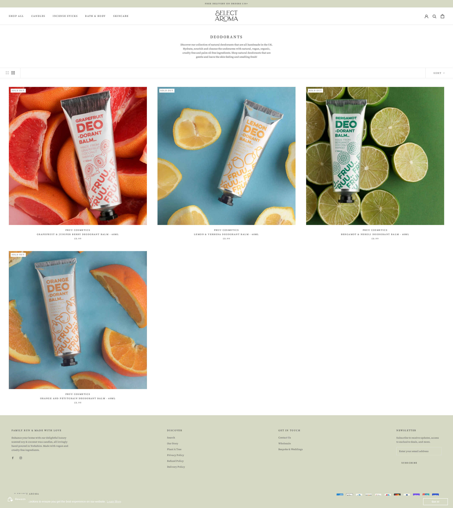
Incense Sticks (65, 16)
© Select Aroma (26, 493)
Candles (38, 16)
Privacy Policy (175, 455)
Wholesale (284, 443)
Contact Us (284, 437)
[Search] (434, 16)
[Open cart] (442, 16)
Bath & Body (95, 16)
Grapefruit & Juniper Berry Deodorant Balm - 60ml (78, 234)
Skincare (121, 16)
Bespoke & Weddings (290, 449)
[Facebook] (13, 458)
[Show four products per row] (13, 72)
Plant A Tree (174, 449)
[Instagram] (20, 458)
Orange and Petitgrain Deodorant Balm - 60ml (78, 398)
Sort (438, 73)
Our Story (172, 443)
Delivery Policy (176, 467)
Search (171, 437)
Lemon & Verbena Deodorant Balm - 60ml (226, 234)
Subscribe (409, 462)
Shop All (16, 16)
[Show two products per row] (7, 72)
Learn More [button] (114, 501)
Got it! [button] (435, 501)
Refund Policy (175, 461)
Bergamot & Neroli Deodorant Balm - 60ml (375, 234)
